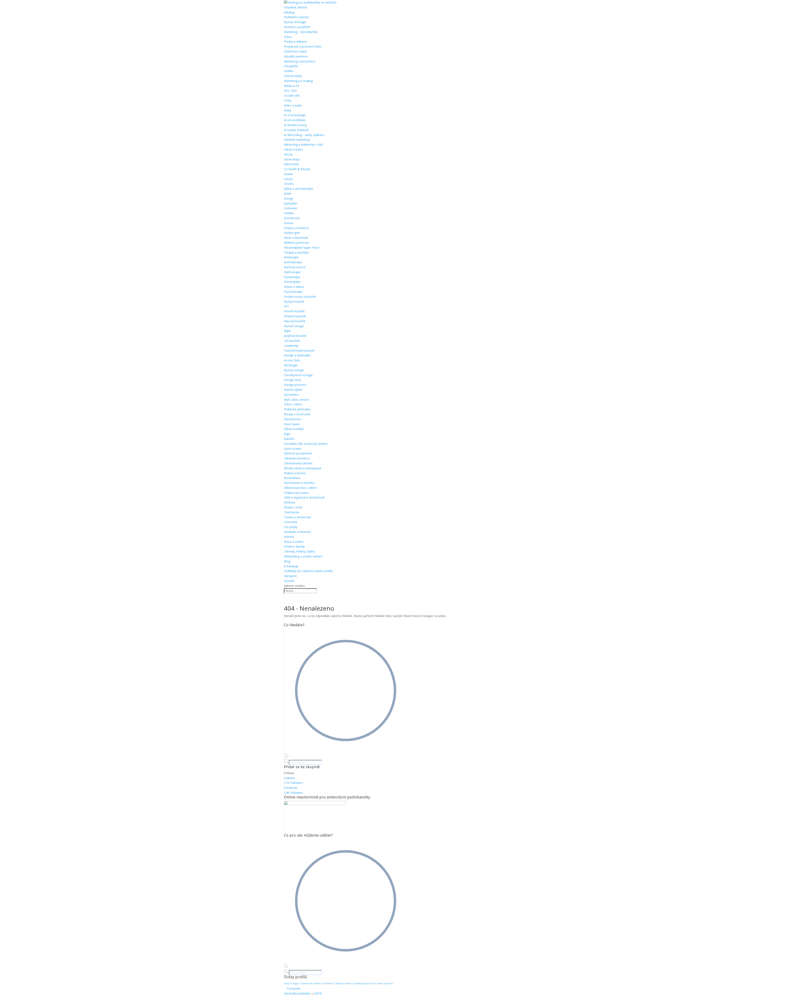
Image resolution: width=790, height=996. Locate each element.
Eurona (288, 223)
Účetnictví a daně (295, 51)
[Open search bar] (286, 757)
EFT (286, 306)
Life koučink (292, 341)
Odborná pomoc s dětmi (300, 488)
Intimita (289, 537)
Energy (288, 198)
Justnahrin (290, 203)
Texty (287, 100)
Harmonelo (291, 164)
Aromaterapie (293, 262)
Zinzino (289, 184)
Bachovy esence (295, 267)
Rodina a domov (295, 473)
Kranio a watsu (294, 287)
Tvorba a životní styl (297, 517)
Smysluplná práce (365, 983)
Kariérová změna (313, 983)
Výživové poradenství (298, 453)
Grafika (288, 71)
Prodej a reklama (295, 41)
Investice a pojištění (297, 27)
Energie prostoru (295, 385)
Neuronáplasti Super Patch (301, 247)
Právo (288, 37)
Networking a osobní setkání (303, 556)
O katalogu (291, 566)
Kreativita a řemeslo (297, 532)
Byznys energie (294, 370)
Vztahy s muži (293, 507)
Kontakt (289, 581)
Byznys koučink (294, 301)
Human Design (294, 326)
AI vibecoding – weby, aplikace (304, 135)
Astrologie (290, 365)
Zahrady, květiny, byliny (299, 551)
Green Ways (292, 159)
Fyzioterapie (292, 277)
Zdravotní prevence (297, 458)
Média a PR (291, 86)
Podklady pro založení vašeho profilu (308, 571)
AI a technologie (295, 115)
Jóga (287, 434)
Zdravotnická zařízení (298, 463)
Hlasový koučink (294, 321)
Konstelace (291, 395)
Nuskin (288, 174)
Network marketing (297, 140)
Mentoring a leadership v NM (303, 144)
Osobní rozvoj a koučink (300, 296)
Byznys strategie (295, 22)
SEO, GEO (290, 90)
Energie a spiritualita (297, 355)
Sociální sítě (292, 95)
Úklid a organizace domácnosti (304, 497)
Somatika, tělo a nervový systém (306, 444)
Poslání (329, 983)
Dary (288, 983)
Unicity (288, 179)
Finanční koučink (295, 316)
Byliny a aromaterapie (298, 189)
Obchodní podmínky (297, 993)
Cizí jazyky (290, 527)
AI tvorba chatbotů (296, 130)
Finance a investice (296, 228)
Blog (287, 561)
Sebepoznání (344, 983)
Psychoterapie (293, 292)
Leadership (291, 346)
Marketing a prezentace (299, 61)
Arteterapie (291, 257)
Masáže (289, 439)
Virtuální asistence (296, 56)
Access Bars (292, 360)
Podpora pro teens (296, 493)
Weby (287, 110)
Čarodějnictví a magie (298, 375)
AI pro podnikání (295, 120)
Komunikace (292, 478)
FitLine (288, 154)
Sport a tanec (293, 449)
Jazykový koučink (295, 336)
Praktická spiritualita (297, 409)
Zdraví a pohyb (294, 429)
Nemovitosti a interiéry (299, 483)
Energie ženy (292, 380)
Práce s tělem (293, 404)
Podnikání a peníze (296, 17)
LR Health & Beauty (297, 169)
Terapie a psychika (296, 252)
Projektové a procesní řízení (302, 46)
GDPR (318, 993)
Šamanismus (292, 419)
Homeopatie (292, 282)
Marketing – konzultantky (300, 32)
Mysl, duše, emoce (296, 399)
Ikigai (287, 331)
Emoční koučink (294, 311)
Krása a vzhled (293, 542)
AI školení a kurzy (295, 125)
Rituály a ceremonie (297, 414)
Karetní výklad (293, 390)
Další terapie (292, 272)
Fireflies (289, 213)
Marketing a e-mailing (298, 81)
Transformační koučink (299, 350)
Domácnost (292, 218)
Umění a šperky (294, 546)
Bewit (288, 193)
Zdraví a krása (293, 149)
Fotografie (291, 66)
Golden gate (292, 233)
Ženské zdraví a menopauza (302, 468)
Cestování (290, 208)
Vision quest (292, 424)
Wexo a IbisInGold (296, 238)
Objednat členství (295, 7)
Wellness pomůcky (296, 243)
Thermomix (291, 512)
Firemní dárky (293, 76)
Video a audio (293, 105)
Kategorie (290, 576)
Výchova (289, 502)
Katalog (289, 12)
